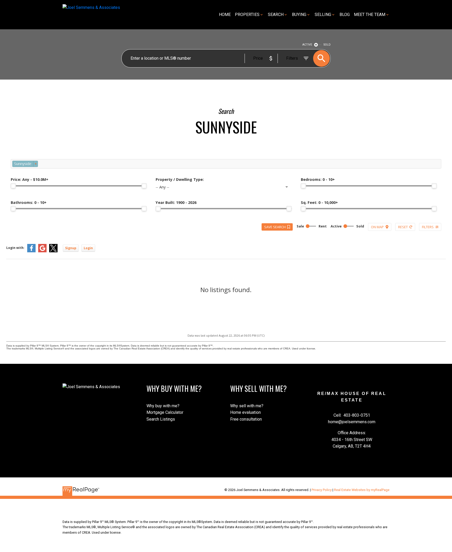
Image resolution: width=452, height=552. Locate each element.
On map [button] (377, 227)
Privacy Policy (322, 490)
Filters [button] (428, 227)
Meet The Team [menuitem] (369, 14)
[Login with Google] (42, 251)
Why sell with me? (246, 405)
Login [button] (88, 248)
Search (276, 14)
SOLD (327, 44)
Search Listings (160, 419)
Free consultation (246, 419)
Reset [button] (403, 227)
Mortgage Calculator (164, 412)
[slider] (13, 185)
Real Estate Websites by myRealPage (361, 490)
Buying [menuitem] (299, 14)
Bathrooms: (29, 202)
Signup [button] (70, 248)
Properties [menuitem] (247, 14)
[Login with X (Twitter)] (53, 251)
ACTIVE (307, 44)
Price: (29, 179)
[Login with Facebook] (31, 251)
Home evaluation (245, 412)
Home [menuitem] (225, 14)
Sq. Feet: (319, 202)
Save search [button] (275, 227)
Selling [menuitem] (323, 14)
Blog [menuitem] (345, 14)
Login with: (15, 248)
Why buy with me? (162, 405)
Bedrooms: (318, 179)
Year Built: (176, 202)
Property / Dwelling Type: (180, 179)
